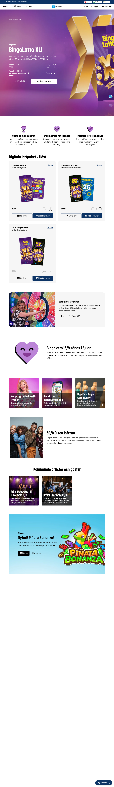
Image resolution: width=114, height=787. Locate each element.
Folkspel (11, 19)
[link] (22, 215)
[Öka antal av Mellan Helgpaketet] (100, 209)
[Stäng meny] (109, 782)
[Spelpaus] (88, 2)
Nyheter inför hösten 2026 (70, 316)
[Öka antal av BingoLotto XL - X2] (54, 73)
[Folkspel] (57, 6)
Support (104, 783)
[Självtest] (106, 2)
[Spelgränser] (97, 2)
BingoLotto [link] (17, 19)
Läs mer (50, 165)
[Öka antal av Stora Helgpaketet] (50, 271)
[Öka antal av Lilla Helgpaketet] (50, 209)
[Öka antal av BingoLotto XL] (54, 65)
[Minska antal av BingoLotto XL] (47, 65)
